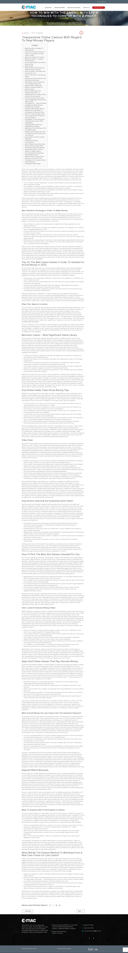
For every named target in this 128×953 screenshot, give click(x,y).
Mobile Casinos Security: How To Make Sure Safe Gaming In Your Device (35, 133)
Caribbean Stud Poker (33, 163)
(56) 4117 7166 (88, 925)
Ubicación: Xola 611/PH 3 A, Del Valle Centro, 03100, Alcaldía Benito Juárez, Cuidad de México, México (64, 926)
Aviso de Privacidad (64, 948)
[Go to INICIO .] (47, 22)
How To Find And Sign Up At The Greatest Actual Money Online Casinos (35, 115)
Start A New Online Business (35, 144)
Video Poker (29, 66)
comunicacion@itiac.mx (92, 931)
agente (26, 33)
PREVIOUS (28, 911)
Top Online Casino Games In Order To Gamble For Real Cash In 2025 (35, 53)
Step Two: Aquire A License (34, 57)
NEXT (79, 911)
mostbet (39, 259)
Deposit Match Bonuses (33, 85)
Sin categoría (38, 33)
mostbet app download (30, 321)
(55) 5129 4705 (89, 928)
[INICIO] (29, 7)
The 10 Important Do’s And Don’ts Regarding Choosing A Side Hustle (35, 99)
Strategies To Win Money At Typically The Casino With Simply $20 (35, 121)
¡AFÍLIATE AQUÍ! (98, 7)
